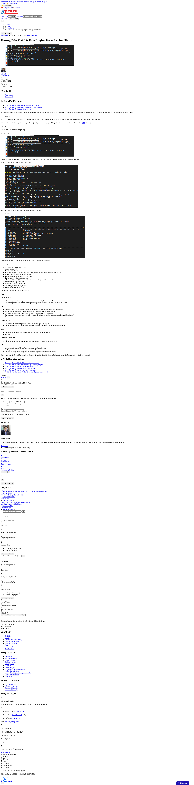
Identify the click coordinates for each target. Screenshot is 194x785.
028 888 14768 (19, 711)
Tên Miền (19, 16)
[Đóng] (23, 511)
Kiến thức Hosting (7, 495)
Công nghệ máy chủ (43, 491)
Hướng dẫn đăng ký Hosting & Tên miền (18, 673)
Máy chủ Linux (8, 500)
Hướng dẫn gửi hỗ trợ (12, 671)
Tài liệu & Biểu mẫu (11, 643)
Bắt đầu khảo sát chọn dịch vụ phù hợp (13, 615)
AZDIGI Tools (9, 649)
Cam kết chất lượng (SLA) (13, 639)
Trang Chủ (4, 16)
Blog (6, 645)
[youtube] (9, 781)
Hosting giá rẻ (9, 664)
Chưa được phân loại (17, 491)
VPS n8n (8, 665)
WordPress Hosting (11, 658)
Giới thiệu (8, 636)
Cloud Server (9, 656)
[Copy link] (8, 377)
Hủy (3, 418)
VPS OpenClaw (10, 667)
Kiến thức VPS (18, 495)
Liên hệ (7, 638)
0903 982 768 (15, 718)
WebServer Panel (8, 509)
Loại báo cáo (5, 402)
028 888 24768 (17, 715)
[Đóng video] (2, 480)
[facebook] (2, 781)
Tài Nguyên (36, 16)
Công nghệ (33, 491)
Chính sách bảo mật (11, 690)
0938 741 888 (5, 752)
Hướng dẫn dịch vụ (9, 493)
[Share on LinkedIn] (6, 377)
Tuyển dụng (9, 676)
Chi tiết (3, 409)
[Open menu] (2, 21)
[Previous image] (5, 472)
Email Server (5, 502)
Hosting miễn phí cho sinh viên (15, 669)
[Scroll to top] (2, 783)
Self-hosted (18, 504)
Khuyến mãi (9, 647)
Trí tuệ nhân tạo (6, 508)
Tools (21, 502)
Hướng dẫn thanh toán (12, 675)
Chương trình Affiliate (12, 641)
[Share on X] (4, 377)
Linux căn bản (14, 502)
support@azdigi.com (12, 722)
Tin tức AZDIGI (8, 506)
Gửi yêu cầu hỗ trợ (11, 684)
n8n (2, 504)
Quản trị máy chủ (9, 504)
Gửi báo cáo (9, 418)
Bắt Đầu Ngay (13, 18)
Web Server (5, 35)
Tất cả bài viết (5, 491)
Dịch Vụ (11, 16)
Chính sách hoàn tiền (11, 688)
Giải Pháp (27, 16)
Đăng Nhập (4, 18)
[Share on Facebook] (2, 377)
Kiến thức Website (9, 497)
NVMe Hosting (10, 660)
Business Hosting (10, 662)
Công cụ (27, 491)
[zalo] (5, 781)
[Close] (2, 395)
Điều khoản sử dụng (11, 686)
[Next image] (8, 472)
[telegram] (11, 781)
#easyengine (9, 95)
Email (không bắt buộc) (8, 411)
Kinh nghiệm (5, 498)
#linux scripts (9, 97)
